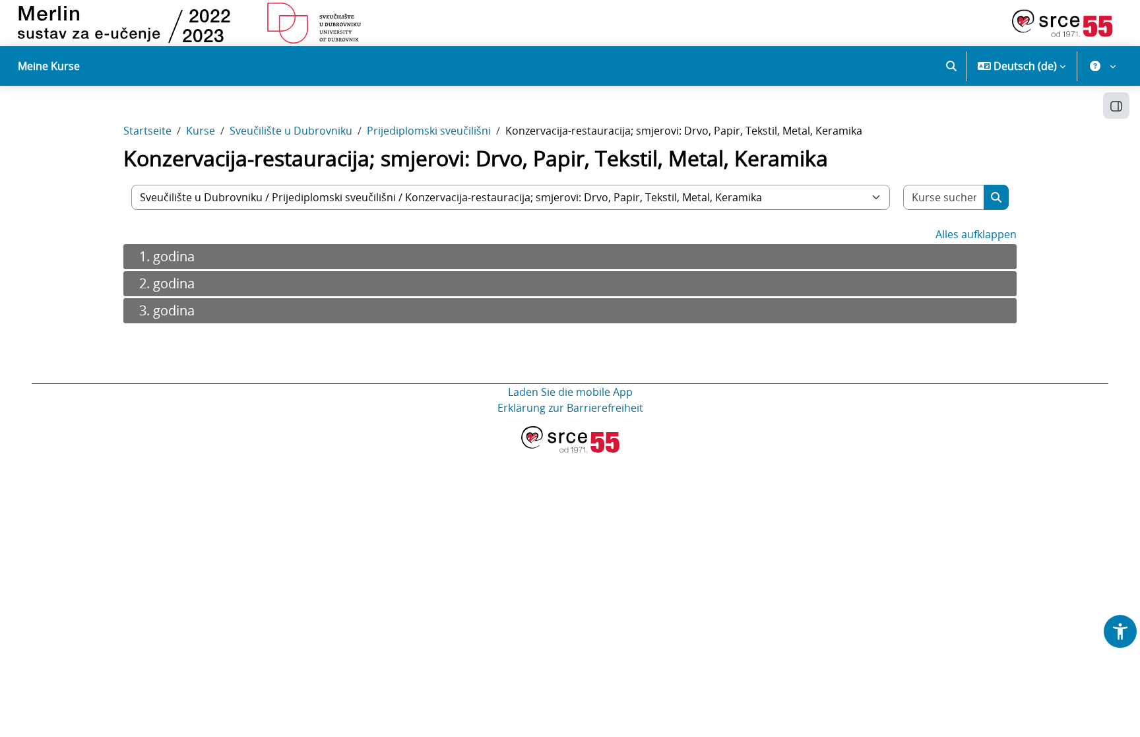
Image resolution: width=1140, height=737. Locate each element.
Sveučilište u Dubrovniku (291, 130)
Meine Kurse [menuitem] (49, 66)
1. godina (167, 256)
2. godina (167, 283)
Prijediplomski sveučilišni (429, 130)
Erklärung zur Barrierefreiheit (570, 408)
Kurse (200, 130)
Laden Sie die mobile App (570, 392)
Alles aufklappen (976, 234)
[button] (951, 66)
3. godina (167, 310)
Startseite (147, 130)
